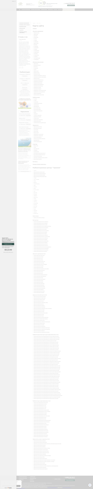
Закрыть (13, 1)
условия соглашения (7, 247)
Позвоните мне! (8, 244)
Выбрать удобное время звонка (8, 252)
